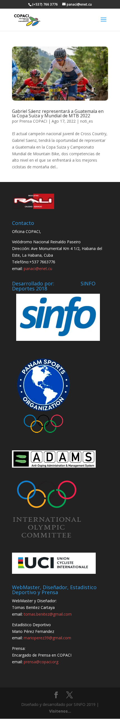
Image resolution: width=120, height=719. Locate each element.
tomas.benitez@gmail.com (48, 614)
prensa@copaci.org (41, 661)
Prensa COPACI (33, 121)
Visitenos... (60, 711)
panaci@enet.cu (38, 268)
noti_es (86, 121)
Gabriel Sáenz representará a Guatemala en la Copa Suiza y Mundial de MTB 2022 (58, 113)
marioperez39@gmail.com (47, 637)
